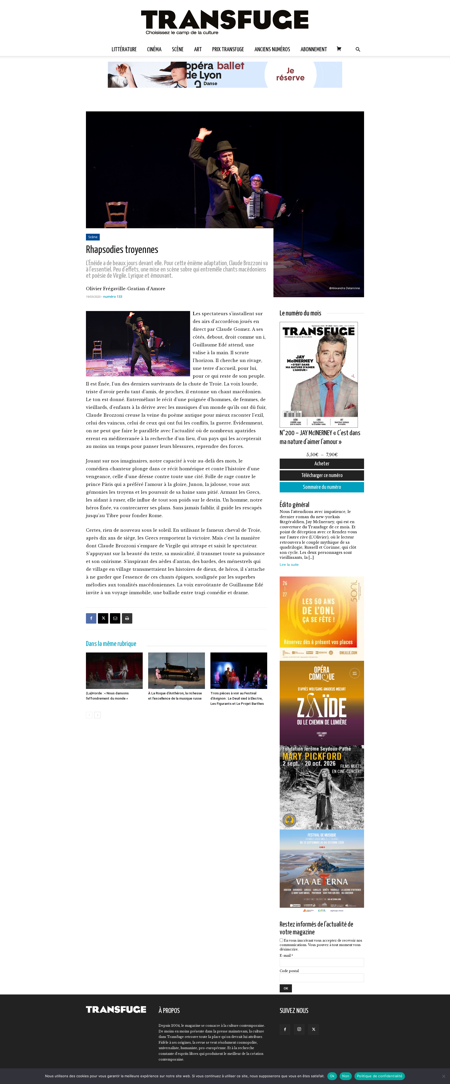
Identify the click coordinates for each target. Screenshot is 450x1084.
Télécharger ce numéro (322, 475)
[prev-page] (89, 715)
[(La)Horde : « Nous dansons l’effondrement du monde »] (114, 670)
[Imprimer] (127, 618)
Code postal (289, 971)
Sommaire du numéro (322, 487)
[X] (103, 618)
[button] (358, 50)
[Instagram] (299, 1029)
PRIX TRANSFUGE (228, 50)
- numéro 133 (111, 296)
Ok (332, 1076)
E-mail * (286, 956)
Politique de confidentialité (379, 1076)
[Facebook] (91, 618)
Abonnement (314, 50)
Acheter (322, 463)
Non (345, 1076)
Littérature (124, 50)
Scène (178, 50)
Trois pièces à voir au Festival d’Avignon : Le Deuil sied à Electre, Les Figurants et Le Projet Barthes (237, 698)
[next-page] (97, 715)
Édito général (294, 505)
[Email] (115, 618)
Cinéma (154, 50)
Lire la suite (289, 564)
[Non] (443, 1076)
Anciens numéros (272, 50)
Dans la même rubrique (111, 644)
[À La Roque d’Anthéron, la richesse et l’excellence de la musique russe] (176, 670)
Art (198, 50)
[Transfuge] (225, 21)
